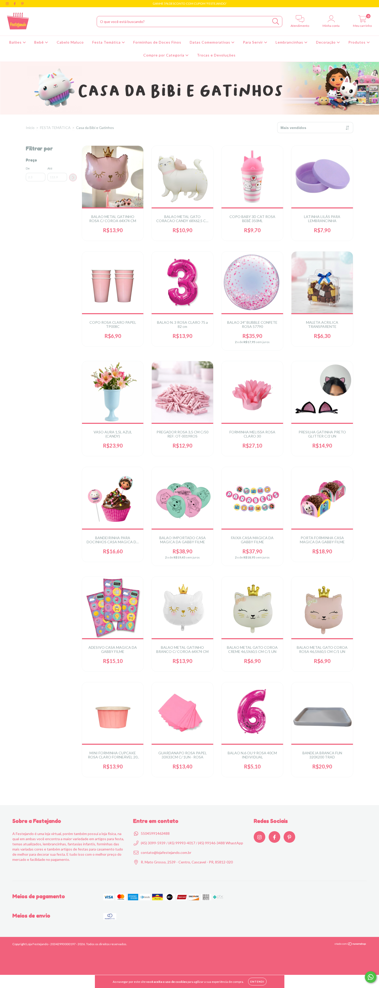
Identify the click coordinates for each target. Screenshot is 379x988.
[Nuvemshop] (350, 944)
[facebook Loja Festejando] (15, 3)
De (28, 168)
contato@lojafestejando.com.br (166, 852)
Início (30, 127)
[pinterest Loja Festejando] (22, 3)
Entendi (257, 981)
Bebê (39, 42)
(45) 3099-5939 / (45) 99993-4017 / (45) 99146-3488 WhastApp (192, 843)
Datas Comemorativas (210, 42)
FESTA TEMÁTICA (55, 127)
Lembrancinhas (290, 42)
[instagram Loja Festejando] (7, 3)
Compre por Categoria (164, 55)
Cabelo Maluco (70, 42)
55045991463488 (155, 833)
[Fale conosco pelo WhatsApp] (370, 977)
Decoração (326, 42)
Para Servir (253, 42)
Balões (16, 42)
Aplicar (73, 177)
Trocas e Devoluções (216, 55)
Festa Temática (107, 42)
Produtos (357, 42)
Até (49, 168)
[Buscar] (276, 21)
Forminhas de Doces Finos (157, 42)
